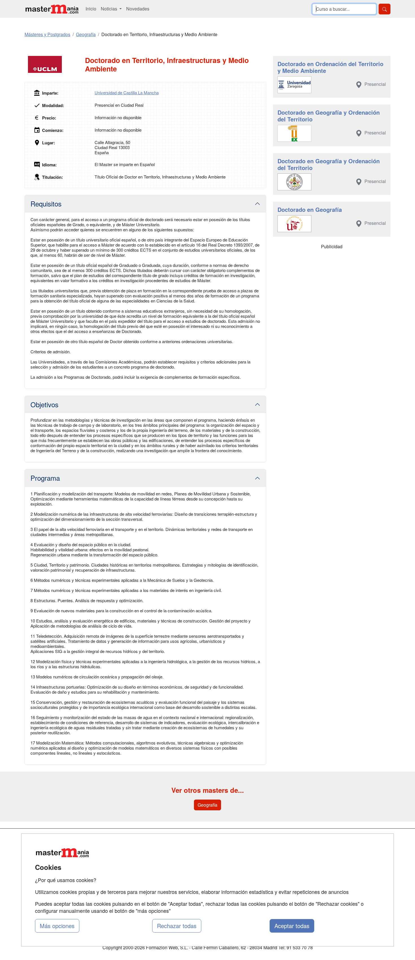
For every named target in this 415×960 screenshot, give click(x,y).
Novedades (137, 8)
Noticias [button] (109, 8)
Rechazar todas (176, 926)
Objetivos (44, 404)
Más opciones (57, 926)
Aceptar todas (291, 926)
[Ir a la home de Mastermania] (52, 9)
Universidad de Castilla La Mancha (127, 92)
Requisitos (46, 203)
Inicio (91, 8)
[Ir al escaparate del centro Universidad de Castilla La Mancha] (55, 64)
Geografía (207, 805)
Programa (45, 478)
